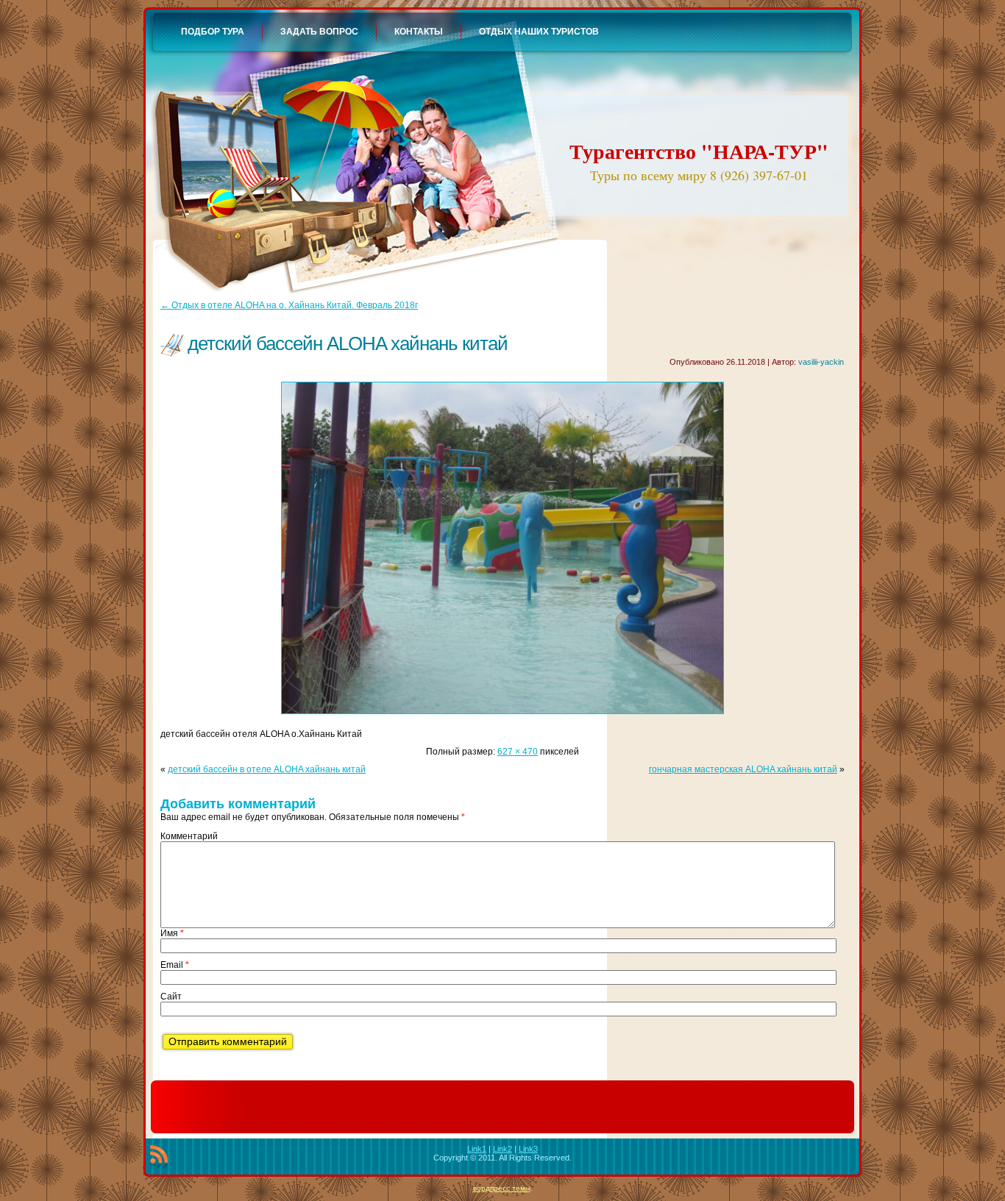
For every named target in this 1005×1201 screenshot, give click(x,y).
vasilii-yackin (821, 361)
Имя (172, 933)
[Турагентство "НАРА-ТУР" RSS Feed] (159, 1157)
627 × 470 (517, 751)
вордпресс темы (501, 1188)
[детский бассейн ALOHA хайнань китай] (502, 718)
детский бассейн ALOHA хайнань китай (348, 343)
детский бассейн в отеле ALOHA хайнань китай (267, 769)
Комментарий (189, 836)
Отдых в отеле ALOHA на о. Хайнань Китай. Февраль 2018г (289, 305)
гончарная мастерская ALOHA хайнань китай (743, 769)
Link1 (476, 1148)
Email (174, 965)
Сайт (171, 996)
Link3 (528, 1148)
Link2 (502, 1148)
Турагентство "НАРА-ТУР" (698, 151)
